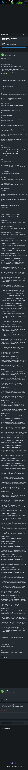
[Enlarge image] (6, 73)
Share (7, 722)
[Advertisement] (14, 18)
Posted (10, 55)
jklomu (3, 43)
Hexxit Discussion (12, 44)
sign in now (7, 707)
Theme (8, 766)
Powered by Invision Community (14, 768)
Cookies (20, 766)
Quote (5, 657)
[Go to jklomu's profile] (2, 54)
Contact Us (14, 766)
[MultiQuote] (2, 657)
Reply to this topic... (8, 715)
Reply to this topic (14, 49)
